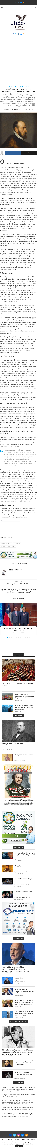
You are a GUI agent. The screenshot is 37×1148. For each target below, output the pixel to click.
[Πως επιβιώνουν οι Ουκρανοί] (7, 881)
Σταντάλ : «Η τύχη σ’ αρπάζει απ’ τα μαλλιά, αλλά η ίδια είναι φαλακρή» (24, 1063)
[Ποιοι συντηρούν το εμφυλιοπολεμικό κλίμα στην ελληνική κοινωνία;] (7, 696)
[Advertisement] (18, 62)
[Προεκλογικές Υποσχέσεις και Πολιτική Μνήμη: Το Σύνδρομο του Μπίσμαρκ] (7, 708)
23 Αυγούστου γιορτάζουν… (24, 755)
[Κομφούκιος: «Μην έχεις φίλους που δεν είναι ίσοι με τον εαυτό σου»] (7, 1074)
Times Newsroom (15, 109)
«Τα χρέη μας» (19, 866)
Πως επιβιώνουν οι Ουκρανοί (24, 879)
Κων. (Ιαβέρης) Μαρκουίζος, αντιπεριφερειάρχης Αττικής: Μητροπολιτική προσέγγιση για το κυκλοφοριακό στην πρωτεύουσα (16, 970)
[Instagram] (18, 2)
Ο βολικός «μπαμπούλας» (23, 891)
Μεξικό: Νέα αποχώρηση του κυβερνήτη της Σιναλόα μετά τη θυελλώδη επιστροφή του (17, 1108)
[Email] (21, 2)
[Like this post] (14, 563)
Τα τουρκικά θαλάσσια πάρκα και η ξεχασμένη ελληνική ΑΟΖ (24, 854)
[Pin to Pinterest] (20, 563)
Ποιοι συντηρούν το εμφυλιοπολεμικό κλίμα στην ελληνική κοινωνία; (24, 696)
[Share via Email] (26, 563)
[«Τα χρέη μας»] (7, 868)
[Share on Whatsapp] (24, 563)
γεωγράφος (17, 543)
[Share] (13, 153)
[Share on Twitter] (18, 563)
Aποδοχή (19, 1146)
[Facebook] (13, 34)
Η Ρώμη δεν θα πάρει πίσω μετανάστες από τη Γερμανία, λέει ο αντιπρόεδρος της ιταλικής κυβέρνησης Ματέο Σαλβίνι (18, 1089)
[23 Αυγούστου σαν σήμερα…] (18, 731)
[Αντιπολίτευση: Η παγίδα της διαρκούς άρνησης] (18, 670)
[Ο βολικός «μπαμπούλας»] (7, 894)
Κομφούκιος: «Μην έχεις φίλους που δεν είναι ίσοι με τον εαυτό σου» (24, 1074)
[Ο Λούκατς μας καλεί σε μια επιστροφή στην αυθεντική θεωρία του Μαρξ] (7, 1014)
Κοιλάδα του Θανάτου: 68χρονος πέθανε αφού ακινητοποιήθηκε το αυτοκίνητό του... (18, 629)
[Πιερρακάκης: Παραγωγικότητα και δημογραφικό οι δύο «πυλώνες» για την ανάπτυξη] (7, 980)
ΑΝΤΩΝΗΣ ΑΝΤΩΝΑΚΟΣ (22, 897)
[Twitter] (15, 2)
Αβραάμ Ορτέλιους (6, 543)
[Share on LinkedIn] (22, 563)
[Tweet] (29, 153)
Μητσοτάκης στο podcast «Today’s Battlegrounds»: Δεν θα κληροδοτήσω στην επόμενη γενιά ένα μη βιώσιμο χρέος (24, 993)
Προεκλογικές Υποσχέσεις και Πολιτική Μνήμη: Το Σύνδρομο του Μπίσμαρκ (24, 707)
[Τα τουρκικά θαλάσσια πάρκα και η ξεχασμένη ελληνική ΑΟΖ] (7, 855)
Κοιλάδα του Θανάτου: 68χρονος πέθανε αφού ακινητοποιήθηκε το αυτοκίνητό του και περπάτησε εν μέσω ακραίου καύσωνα (18, 1102)
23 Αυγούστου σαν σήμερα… (13, 744)
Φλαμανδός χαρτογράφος (8, 546)
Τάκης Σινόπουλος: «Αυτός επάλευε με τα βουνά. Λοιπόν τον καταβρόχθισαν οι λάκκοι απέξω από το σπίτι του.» (18, 1052)
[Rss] (23, 2)
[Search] (35, 7)
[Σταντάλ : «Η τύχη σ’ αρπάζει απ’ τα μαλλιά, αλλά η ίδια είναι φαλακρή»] (7, 1063)
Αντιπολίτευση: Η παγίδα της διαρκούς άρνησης (18, 684)
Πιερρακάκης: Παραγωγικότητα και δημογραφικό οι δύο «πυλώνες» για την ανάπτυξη (24, 980)
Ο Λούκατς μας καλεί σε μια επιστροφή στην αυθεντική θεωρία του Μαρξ (23, 1013)
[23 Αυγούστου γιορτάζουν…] (7, 757)
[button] (1, 620)
